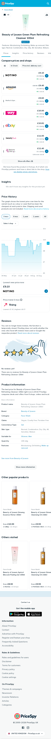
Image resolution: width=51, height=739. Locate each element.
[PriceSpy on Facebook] (23, 727)
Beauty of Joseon (28, 411)
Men (30, 436)
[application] (25, 252)
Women (24, 436)
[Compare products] (47, 15)
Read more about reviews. (28, 333)
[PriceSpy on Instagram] (27, 727)
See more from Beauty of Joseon (14, 458)
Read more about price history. (36, 209)
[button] (6, 14)
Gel (22, 425)
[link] (14, 505)
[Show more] (4, 75)
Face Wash (8, 9)
